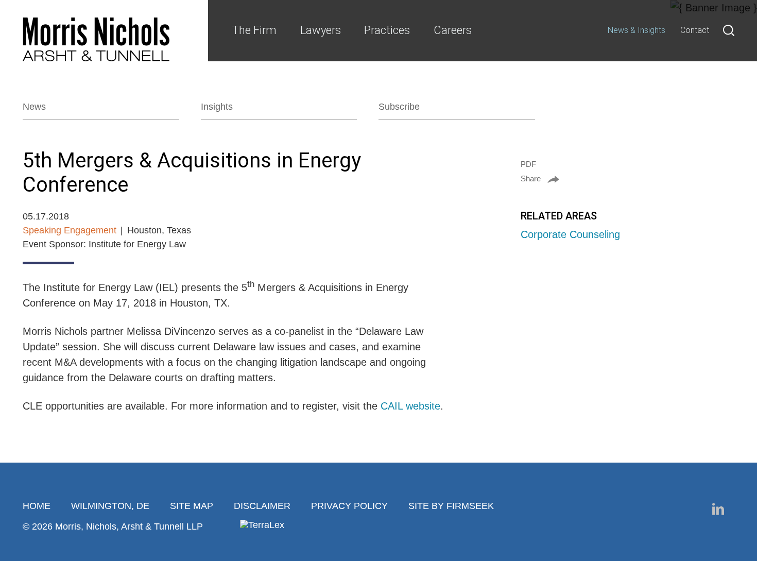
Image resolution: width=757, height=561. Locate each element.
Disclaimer (262, 506)
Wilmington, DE (110, 506)
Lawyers (320, 30)
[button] (627, 178)
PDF (528, 164)
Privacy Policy (349, 506)
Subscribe (399, 106)
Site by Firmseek (451, 506)
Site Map (191, 506)
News (34, 106)
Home (36, 506)
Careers (453, 30)
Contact (694, 30)
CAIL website (410, 406)
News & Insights (636, 30)
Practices (387, 30)
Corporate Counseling (570, 234)
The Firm (254, 30)
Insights (217, 106)
